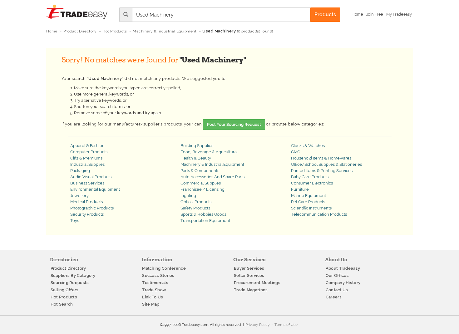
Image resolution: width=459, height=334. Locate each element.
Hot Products (64, 297)
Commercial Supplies (200, 183)
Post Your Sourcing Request (234, 124)
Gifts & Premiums (86, 158)
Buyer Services (249, 268)
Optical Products (195, 201)
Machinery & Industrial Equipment (212, 164)
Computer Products (88, 152)
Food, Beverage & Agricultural (209, 152)
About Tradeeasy (343, 268)
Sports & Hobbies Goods (203, 214)
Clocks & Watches (308, 145)
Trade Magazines (251, 289)
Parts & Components (199, 170)
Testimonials (155, 282)
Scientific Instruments (311, 208)
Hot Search (62, 304)
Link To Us (152, 297)
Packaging (80, 170)
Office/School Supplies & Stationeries (326, 164)
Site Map (150, 304)
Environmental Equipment (95, 189)
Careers (334, 297)
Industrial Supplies (87, 164)
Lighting (188, 195)
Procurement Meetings (257, 282)
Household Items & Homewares (321, 158)
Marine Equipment (308, 195)
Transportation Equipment (205, 220)
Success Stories (158, 275)
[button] (399, 14)
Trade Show (154, 289)
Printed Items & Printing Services (322, 170)
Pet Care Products (308, 201)
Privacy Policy (257, 324)
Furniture (300, 189)
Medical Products (86, 201)
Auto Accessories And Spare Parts (212, 176)
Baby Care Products (309, 176)
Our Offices (337, 275)
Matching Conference (164, 268)
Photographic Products (92, 208)
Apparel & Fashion (87, 145)
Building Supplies (196, 145)
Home (51, 31)
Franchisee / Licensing (202, 189)
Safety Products (195, 208)
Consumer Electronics (312, 183)
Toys (74, 220)
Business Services (87, 183)
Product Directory (68, 268)
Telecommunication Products (319, 214)
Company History (343, 282)
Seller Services (249, 275)
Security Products (87, 214)
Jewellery (79, 195)
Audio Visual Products (90, 176)
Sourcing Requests (70, 282)
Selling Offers (65, 289)
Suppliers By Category (73, 275)
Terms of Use (286, 324)
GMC (295, 152)
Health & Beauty (195, 158)
